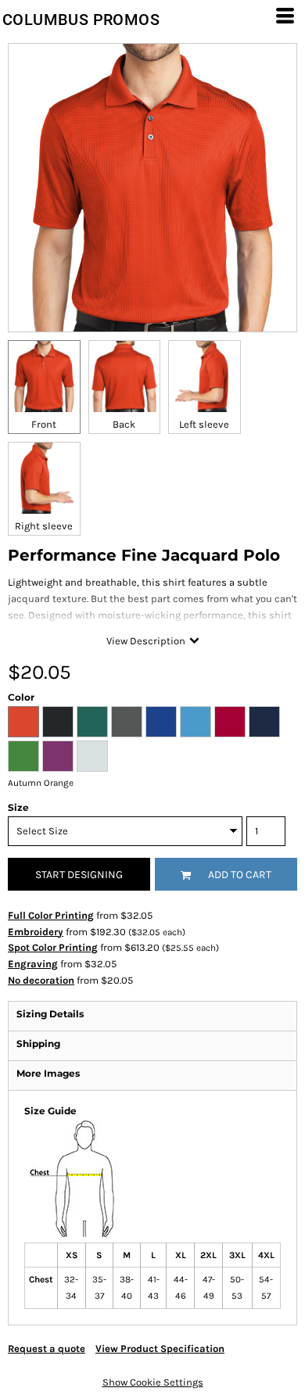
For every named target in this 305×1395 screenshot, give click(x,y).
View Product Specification (159, 1348)
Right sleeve (44, 526)
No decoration (41, 980)
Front (43, 424)
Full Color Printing (51, 915)
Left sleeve (204, 424)
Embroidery (35, 932)
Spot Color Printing (53, 947)
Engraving (33, 964)
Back (124, 424)
